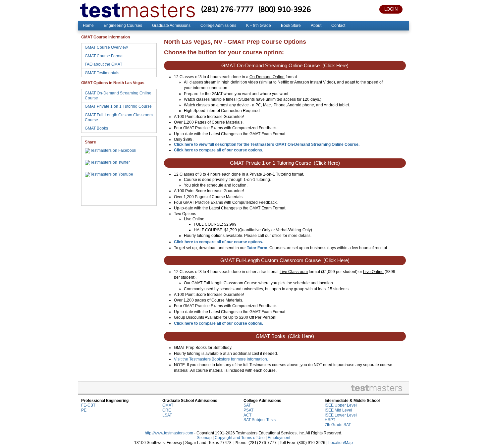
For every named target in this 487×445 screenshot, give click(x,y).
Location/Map (340, 442)
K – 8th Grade (258, 25)
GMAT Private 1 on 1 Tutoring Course (118, 106)
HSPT (330, 419)
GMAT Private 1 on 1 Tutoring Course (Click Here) (285, 163)
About (316, 25)
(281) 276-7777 (227, 9)
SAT (247, 405)
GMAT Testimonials (102, 73)
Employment (279, 437)
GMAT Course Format (104, 56)
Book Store (291, 25)
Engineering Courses (123, 25)
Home (88, 25)
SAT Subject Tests (260, 419)
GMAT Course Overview (106, 47)
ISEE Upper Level (341, 405)
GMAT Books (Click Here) (285, 336)
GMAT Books (96, 128)
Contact (338, 25)
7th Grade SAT (338, 424)
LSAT (167, 415)
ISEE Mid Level (338, 410)
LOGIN (391, 9)
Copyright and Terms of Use (240, 437)
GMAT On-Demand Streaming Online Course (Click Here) (285, 65)
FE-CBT (88, 405)
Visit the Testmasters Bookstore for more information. (221, 359)
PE (83, 410)
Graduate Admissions (171, 25)
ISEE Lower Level (341, 415)
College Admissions (218, 25)
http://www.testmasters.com (169, 433)
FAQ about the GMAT (103, 64)
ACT (247, 415)
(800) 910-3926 (284, 9)
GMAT (167, 405)
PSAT (248, 410)
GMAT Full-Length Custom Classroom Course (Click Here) (285, 260)
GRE (166, 410)
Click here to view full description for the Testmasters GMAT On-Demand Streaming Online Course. (266, 144)
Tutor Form (257, 248)
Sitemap (204, 437)
